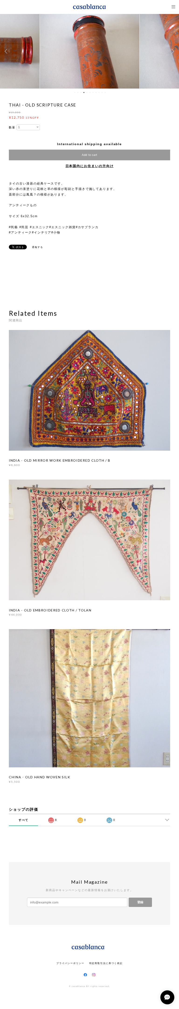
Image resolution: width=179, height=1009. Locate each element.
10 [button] (102, 92)
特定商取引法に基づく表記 (106, 963)
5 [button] (86, 92)
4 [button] (83, 92)
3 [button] (80, 92)
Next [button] (172, 51)
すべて (23, 820)
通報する (37, 247)
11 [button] (105, 92)
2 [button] (77, 92)
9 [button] (99, 92)
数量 (12, 127)
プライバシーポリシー (70, 963)
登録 (140, 902)
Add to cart (89, 155)
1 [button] (74, 92)
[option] (89, 51)
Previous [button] (7, 51)
